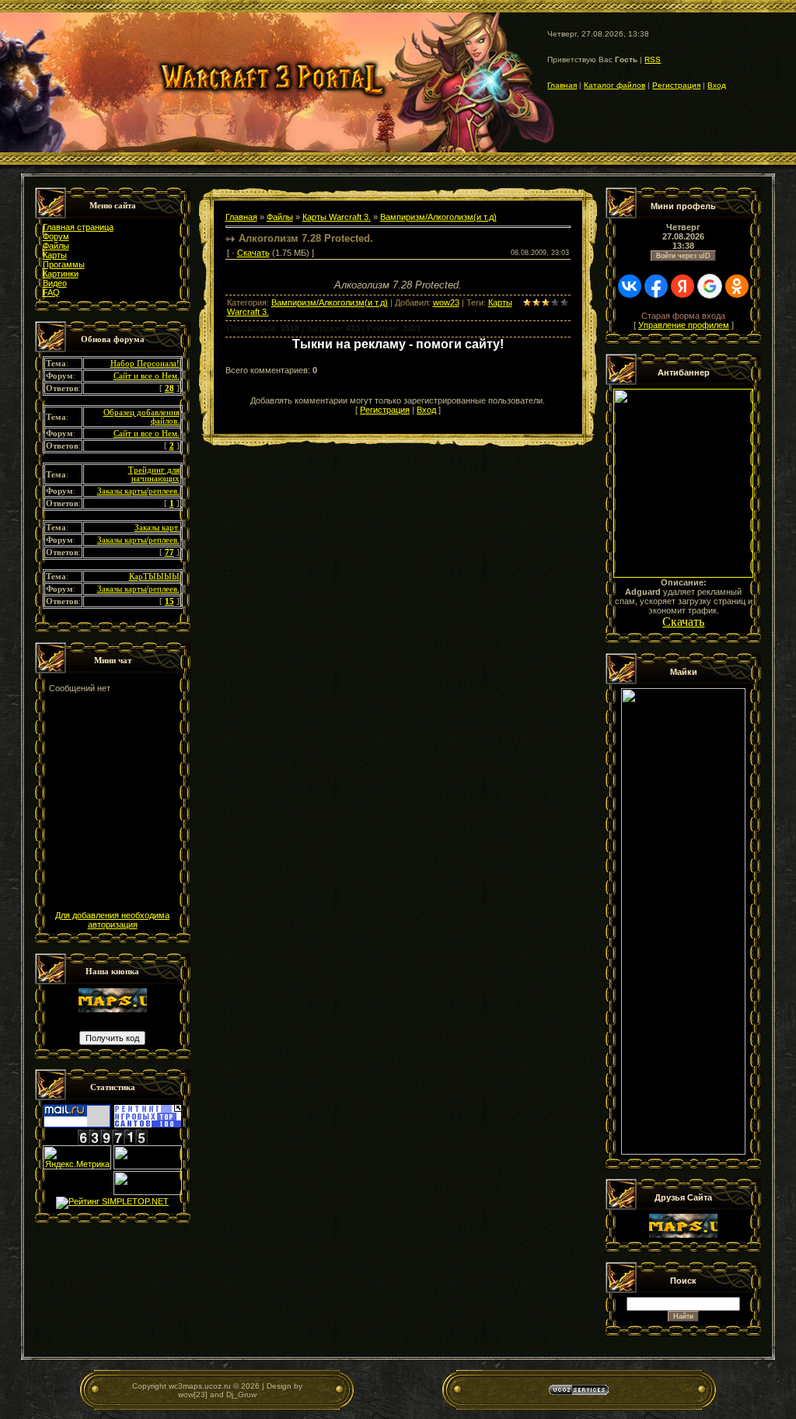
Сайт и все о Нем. (146, 376)
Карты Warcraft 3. (336, 217)
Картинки (61, 273)
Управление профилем (683, 325)
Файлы (56, 245)
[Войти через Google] (709, 286)
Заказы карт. (157, 527)
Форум (56, 236)
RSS (652, 59)
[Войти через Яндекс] (682, 286)
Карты (55, 255)
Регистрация (676, 85)
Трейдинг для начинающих (154, 474)
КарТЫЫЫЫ (154, 576)
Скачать (253, 252)
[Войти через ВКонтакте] (629, 286)
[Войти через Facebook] (656, 286)
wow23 (446, 302)
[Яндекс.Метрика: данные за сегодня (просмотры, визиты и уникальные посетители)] (77, 1157)
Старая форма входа (683, 315)
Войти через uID (683, 256)
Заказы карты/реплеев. (138, 491)
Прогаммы (64, 264)
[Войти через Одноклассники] (737, 286)
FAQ (51, 292)
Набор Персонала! (145, 363)
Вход (716, 85)
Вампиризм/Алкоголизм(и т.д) (438, 217)
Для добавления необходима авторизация (112, 919)
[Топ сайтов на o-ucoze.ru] (147, 1166)
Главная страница (78, 227)
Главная (562, 85)
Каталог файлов (614, 85)
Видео (55, 283)
